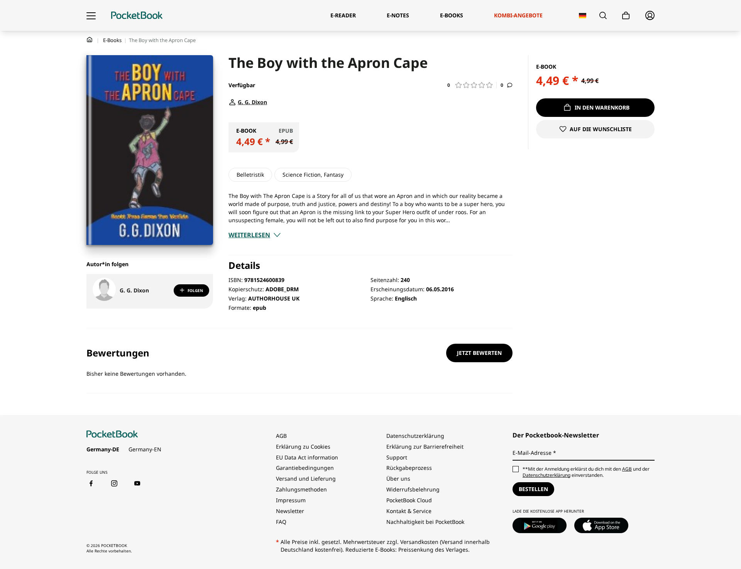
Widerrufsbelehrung (413, 489)
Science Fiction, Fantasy (313, 174)
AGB (281, 435)
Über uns (398, 478)
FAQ (281, 521)
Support (396, 457)
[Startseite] (136, 15)
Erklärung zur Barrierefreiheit (425, 446)
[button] (472, 85)
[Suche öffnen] (603, 15)
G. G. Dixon (134, 290)
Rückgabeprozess (409, 467)
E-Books (112, 40)
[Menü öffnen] (91, 15)
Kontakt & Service (408, 511)
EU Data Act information (307, 457)
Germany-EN (145, 449)
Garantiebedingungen (305, 467)
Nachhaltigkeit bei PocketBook (425, 521)
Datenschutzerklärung (415, 435)
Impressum (291, 500)
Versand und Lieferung (306, 478)
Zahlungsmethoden (301, 489)
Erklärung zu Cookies (304, 446)
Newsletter (290, 511)
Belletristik (250, 174)
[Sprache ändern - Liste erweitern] (582, 15)
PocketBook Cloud (409, 500)
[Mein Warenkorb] (626, 16)
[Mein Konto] (650, 15)
